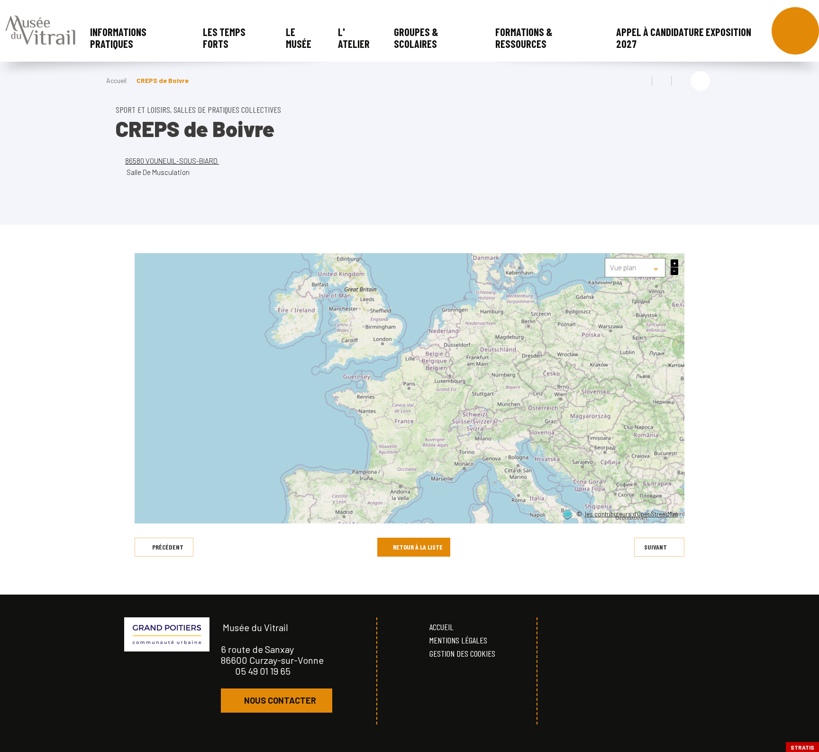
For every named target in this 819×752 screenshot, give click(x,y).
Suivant (655, 547)
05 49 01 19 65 (263, 671)
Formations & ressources (524, 38)
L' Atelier (354, 38)
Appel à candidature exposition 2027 (683, 38)
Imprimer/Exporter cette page (642, 81)
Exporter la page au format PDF (661, 81)
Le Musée (298, 38)
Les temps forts (224, 38)
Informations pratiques (118, 38)
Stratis (802, 747)
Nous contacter (280, 700)
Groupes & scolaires (416, 38)
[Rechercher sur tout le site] (795, 31)
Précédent (167, 547)
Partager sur (700, 81)
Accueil (116, 80)
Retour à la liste (418, 547)
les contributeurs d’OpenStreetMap (631, 514)
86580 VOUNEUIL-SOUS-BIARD (172, 160)
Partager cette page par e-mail (681, 81)
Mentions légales (458, 640)
